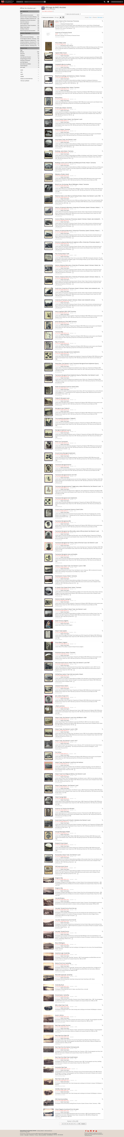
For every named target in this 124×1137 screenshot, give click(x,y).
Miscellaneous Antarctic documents (27, 20)
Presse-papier (104, 2)
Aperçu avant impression (48, 17)
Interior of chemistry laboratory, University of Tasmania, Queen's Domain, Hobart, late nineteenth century (84, 207)
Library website (40, 1130)
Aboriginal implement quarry (63, 430)
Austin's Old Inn (59, 1015)
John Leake (22, 67)
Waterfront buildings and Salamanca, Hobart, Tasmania (70, 76)
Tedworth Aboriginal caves (62, 398)
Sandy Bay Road (59, 985)
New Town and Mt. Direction (62, 1025)
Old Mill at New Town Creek (62, 1089)
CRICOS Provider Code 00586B (50, 1133)
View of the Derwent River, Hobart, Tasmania (67, 87)
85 (79, 1123)
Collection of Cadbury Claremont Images (29, 18)
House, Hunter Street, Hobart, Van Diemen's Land (68, 119)
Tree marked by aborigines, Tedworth (65, 418)
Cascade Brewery (59, 898)
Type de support (24, 81)
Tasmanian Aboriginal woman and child (65, 475)
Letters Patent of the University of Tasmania (67, 21)
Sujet (21, 74)
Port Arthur (58, 752)
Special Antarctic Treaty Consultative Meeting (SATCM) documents (34, 25)
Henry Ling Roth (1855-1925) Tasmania (65, 311)
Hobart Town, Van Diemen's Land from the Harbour (69, 762)
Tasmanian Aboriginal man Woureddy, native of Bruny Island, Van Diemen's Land (77, 531)
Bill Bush (22, 51)
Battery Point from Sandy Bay (63, 963)
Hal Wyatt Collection (24, 29)
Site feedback (50, 1134)
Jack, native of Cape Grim (62, 696)
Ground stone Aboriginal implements (65, 453)
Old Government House (61, 866)
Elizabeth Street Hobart (61, 843)
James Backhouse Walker (25, 64)
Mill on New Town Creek (61, 1005)
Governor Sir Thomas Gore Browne (64, 808)
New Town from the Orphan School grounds (67, 1047)
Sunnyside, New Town (61, 1067)
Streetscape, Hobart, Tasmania (63, 108)
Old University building (61, 1099)
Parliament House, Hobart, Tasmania (65, 652)
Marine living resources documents (27, 30)
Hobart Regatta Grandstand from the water (67, 1109)
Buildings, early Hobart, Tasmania (64, 151)
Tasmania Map (59, 332)
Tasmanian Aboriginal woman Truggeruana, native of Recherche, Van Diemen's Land (78, 486)
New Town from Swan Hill (62, 1035)
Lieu (21, 72)
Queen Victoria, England (61, 621)
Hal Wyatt (22, 55)
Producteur (23, 48)
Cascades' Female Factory (62, 931)
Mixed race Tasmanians (61, 441)
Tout (21, 13)
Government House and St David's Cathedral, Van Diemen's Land (72, 820)
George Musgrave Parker (25, 58)
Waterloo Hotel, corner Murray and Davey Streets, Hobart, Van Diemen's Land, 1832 (78, 196)
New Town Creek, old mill (62, 1079)
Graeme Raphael (23, 65)
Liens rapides (108, 2)
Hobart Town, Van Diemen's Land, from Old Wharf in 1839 (70, 717)
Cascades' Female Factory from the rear (66, 908)
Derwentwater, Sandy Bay (62, 995)
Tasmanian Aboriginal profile (63, 521)
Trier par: (87, 17)
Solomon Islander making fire (63, 599)
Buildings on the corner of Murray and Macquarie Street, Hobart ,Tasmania (75, 162)
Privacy (36, 1134)
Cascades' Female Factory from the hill (65, 920)
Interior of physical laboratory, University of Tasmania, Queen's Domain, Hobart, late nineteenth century (83, 265)
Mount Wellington (60, 943)
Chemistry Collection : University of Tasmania (29, 45)
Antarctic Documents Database (27, 37)
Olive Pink (22, 53)
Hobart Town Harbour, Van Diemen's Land (66, 785)
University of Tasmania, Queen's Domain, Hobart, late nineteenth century (75, 300)
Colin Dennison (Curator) (25, 57)
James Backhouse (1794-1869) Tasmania (66, 321)
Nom (21, 70)
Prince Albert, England (61, 642)
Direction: (95, 17)
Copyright (26, 1134)
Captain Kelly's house (61, 53)
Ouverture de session (116, 1)
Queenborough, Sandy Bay (62, 953)
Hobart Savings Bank (60, 797)
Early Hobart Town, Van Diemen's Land (65, 139)
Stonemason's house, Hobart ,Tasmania (66, 576)
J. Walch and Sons (60, 706)
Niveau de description (26, 78)
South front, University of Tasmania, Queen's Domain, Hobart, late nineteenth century (78, 288)
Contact (21, 1134)
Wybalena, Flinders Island (62, 174)
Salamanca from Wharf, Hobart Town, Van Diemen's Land (70, 609)
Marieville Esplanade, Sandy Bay (63, 975)
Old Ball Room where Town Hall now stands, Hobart (69, 674)
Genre (22, 76)
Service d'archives (25, 33)
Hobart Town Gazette (61, 631)
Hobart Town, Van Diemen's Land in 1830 (66, 729)
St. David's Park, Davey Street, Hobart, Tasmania (68, 587)
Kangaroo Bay (59, 878)
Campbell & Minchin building (63, 64)
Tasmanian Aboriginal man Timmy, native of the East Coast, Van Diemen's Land (76, 542)
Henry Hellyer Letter (60, 43)
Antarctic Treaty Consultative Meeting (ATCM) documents (32, 16)
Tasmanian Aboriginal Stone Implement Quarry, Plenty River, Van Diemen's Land (77, 375)
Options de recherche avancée (72, 14)
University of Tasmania (25, 60)
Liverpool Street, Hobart (61, 686)
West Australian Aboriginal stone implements (67, 352)
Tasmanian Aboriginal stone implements (66, 498)
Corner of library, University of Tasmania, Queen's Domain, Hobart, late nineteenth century (79, 219)
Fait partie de (24, 11)
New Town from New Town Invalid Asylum (66, 1057)
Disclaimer (31, 1134)
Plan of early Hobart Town (62, 253)
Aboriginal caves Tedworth (62, 408)
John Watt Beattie (24, 62)
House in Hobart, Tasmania (62, 129)
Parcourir (19, 1)
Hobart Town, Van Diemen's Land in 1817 (66, 740)
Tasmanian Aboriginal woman (63, 464)
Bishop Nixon (58, 97)
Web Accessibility (42, 1134)
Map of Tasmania (59, 342)
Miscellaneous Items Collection (67, 45)
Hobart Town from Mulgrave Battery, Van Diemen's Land (70, 774)
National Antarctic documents (26, 15)
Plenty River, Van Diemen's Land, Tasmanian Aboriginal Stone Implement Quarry (77, 363)
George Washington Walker (62, 831)
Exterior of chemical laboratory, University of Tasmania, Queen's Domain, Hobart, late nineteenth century (83, 230)
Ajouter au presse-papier (102, 21)
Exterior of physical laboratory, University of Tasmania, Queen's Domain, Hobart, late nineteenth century (83, 277)
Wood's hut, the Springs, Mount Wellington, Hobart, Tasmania (72, 184)
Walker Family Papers (24, 27)
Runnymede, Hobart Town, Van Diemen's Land (67, 855)
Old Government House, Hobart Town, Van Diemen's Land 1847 (72, 662)
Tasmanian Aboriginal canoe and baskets (66, 554)
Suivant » (83, 1123)
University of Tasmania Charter (67, 23)
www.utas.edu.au (48, 1130)
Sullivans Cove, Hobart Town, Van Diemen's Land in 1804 (70, 566)
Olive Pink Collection (24, 22)
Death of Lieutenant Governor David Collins (67, 386)
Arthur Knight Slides (24, 23)
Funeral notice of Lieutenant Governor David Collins (69, 509)
